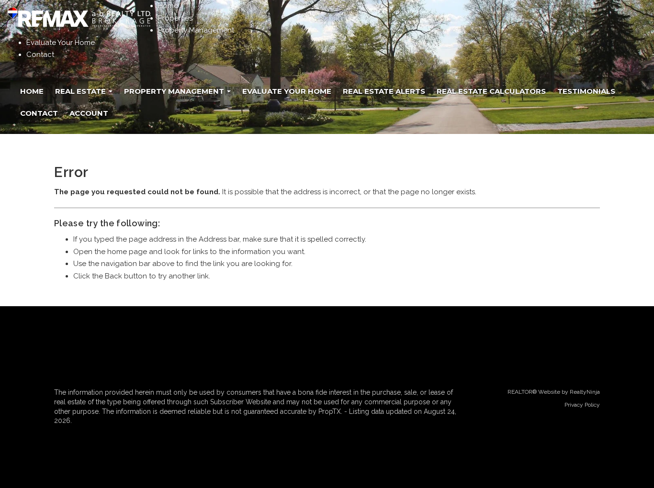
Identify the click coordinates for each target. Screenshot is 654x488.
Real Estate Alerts (384, 91)
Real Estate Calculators (491, 91)
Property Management (196, 30)
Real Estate (81, 91)
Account (88, 113)
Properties (175, 18)
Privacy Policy (582, 404)
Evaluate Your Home (60, 42)
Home (168, 5)
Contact (40, 54)
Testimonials (586, 91)
